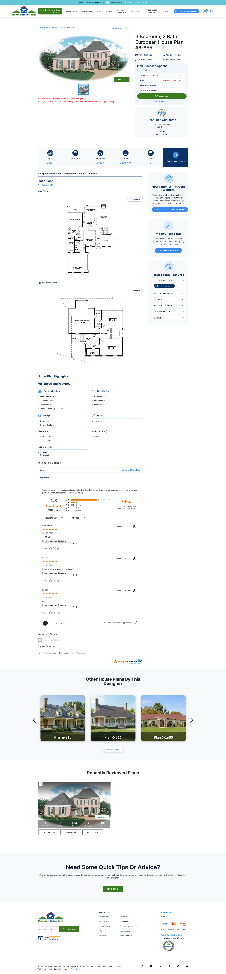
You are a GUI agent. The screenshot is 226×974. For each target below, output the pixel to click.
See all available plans (135, 2)
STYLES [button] (109, 11)
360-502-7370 (173, 934)
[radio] (90, 500)
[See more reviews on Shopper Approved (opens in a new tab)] (58, 549)
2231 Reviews (56, 510)
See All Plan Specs (176, 161)
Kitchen (158, 299)
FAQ (100, 931)
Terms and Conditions (128, 926)
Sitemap (118, 966)
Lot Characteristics (164, 281)
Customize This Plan (168, 250)
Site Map (102, 935)
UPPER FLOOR (92, 832)
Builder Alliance (126, 935)
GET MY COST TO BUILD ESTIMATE (170, 209)
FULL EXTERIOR (49, 832)
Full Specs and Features (50, 173)
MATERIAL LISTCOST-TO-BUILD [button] (152, 11)
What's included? (45, 185)
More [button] (166, 11)
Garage (157, 318)
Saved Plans (124, 917)
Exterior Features (163, 312)
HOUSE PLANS (71, 11)
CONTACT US (166, 912)
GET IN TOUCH (113, 889)
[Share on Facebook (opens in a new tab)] (50, 549)
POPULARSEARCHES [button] (121, 11)
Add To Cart (164, 96)
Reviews (92, 173)
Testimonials (125, 931)
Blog (163, 917)
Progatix (74, 969)
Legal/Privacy (104, 926)
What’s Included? (161, 101)
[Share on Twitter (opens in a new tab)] (54, 548)
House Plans (43, 27)
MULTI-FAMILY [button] (86, 11)
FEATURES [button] (135, 11)
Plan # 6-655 (102, 817)
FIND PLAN (70, 929)
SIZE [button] (99, 11)
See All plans (113, 749)
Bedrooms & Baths (163, 293)
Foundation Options (75, 173)
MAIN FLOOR (71, 832)
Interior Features (163, 305)
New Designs (104, 921)
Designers (124, 921)
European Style (58, 27)
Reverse (121, 80)
